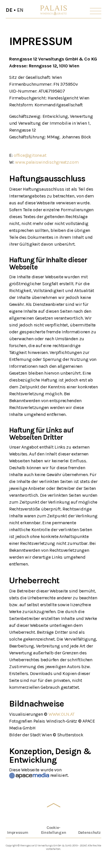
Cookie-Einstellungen (53, 830)
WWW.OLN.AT (61, 714)
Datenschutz (89, 832)
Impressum (17, 832)
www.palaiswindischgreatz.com (46, 162)
